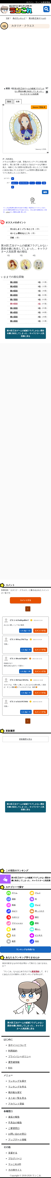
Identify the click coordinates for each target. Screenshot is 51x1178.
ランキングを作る (17, 1086)
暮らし (38, 929)
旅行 (37, 917)
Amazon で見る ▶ (39, 107)
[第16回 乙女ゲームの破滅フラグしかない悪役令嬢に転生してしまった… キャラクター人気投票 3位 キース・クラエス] (25, 265)
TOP (7, 18)
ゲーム (14, 893)
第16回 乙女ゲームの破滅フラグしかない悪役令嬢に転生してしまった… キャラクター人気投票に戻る (25, 333)
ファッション (17, 923)
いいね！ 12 (25, 631)
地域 (37, 941)
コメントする (25, 600)
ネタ (14, 935)
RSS (10, 1068)
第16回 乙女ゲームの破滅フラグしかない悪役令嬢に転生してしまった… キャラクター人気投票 (29, 91)
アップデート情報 (17, 1139)
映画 (14, 905)
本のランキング (19, 18)
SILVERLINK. (24, 183)
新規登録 (35, 971)
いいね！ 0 (26, 693)
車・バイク (39, 911)
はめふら (15, 183)
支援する (12, 1153)
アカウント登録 (16, 1104)
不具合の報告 (15, 1122)
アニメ (32, 183)
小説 (43, 183)
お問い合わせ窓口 (17, 1134)
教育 (14, 941)
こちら (8, 212)
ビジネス (38, 935)
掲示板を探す (15, 1092)
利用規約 (12, 1051)
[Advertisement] (25, 57)
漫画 (14, 899)
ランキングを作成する (25, 949)
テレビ (38, 905)
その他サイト (15, 1170)
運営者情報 (14, 1062)
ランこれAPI (14, 1164)
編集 (45, 192)
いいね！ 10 (25, 671)
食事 (14, 929)
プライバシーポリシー (19, 1056)
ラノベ (38, 183)
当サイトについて (17, 1045)
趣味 (37, 923)
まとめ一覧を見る (17, 1098)
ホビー (14, 911)
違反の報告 (14, 1117)
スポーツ (15, 917)
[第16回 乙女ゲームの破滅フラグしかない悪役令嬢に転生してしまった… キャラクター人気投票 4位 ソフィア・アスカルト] (38, 265)
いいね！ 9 (26, 650)
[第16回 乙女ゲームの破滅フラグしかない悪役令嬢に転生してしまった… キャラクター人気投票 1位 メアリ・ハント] (12, 265)
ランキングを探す (17, 1081)
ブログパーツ (15, 1158)
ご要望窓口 (14, 1128)
